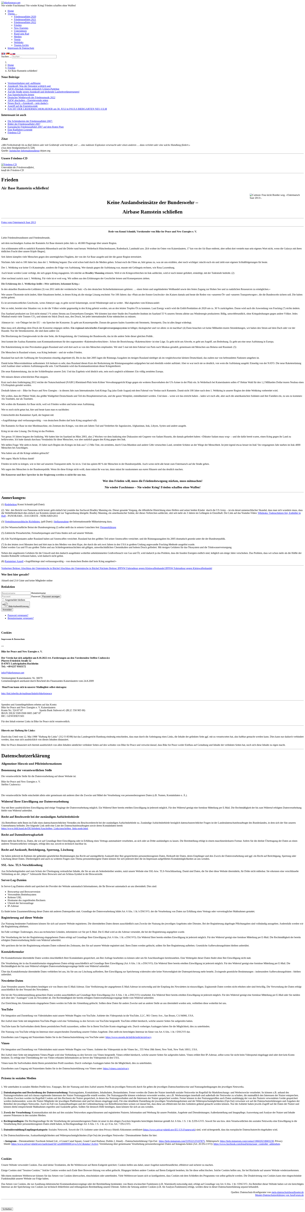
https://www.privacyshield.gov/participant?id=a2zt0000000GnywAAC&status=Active (54, 1144)
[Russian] (14, 53)
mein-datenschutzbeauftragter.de (287, 1192)
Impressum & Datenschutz (21, 48)
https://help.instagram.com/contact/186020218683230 (247, 1141)
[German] (8, 53)
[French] (5, 53)
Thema (11, 13)
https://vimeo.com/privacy (116, 1068)
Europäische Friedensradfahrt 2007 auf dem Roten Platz (36, 126)
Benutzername (38, 593)
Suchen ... (6, 56)
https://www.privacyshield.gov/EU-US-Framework (169, 1129)
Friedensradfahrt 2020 (25, 16)
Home (11, 11)
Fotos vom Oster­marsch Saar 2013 (18, 222)
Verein (17, 39)
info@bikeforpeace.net (12, 672)
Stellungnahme (61, 521)
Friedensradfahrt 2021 (25, 19)
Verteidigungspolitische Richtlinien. (22, 521)
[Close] (2, 646)
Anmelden (7, 610)
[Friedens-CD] (9, 164)
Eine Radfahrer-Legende (20, 129)
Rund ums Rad (21, 33)
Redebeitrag (11, 504)
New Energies (21, 28)
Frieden (18, 25)
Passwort (35, 596)
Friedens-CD (14, 132)
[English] (2, 53)
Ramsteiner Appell (14, 561)
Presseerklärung (108, 527)
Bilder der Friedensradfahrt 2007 (24, 124)
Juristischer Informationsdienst (24, 150)
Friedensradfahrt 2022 (25, 22)
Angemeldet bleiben (15, 600)
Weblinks (18, 42)
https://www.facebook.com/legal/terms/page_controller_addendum (247, 1144)
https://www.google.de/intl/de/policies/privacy (128, 1037)
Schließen (7, 1209)
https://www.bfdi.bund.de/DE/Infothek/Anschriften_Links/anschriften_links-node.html (44, 828)
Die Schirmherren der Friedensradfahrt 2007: (30, 121)
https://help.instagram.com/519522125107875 (182, 1141)
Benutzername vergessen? (21, 618)
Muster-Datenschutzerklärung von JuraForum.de (279, 1195)
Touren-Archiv (21, 45)
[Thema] (16, 14)
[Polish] (11, 53)
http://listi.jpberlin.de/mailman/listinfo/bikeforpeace (26, 693)
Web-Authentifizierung (18, 606)
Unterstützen (20, 31)
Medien (18, 36)
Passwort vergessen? (18, 615)
